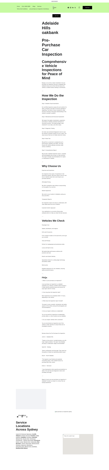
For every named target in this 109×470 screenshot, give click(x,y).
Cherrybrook (37, 440)
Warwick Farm (27, 442)
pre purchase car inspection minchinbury (39, 9)
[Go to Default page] (25, 415)
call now (57, 15)
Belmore (26, 448)
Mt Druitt (28, 435)
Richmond (23, 434)
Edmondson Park (20, 446)
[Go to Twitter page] (75, 7)
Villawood (18, 435)
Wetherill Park (19, 438)
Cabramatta (34, 442)
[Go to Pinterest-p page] (19, 415)
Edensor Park (26, 440)
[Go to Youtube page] (18, 416)
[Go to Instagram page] (71, 7)
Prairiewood (32, 438)
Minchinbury (29, 445)
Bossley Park (26, 438)
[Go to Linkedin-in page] (73, 7)
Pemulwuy (32, 435)
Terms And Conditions (22, 9)
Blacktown (29, 434)
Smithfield (34, 446)
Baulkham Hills (19, 448)
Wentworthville (35, 443)
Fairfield (23, 435)
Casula (31, 440)
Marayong (23, 445)
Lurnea (21, 442)
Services (39, 6)
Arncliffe (34, 434)
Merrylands (28, 443)
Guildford (18, 437)
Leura (37, 435)
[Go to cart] (79, 8)
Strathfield (23, 437)
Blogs (34, 6)
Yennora (23, 443)
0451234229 (54, 1)
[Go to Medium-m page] (23, 416)
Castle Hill (18, 434)
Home (18, 6)
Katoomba (34, 437)
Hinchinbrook (19, 440)
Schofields (28, 437)
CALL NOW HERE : (26, 6)
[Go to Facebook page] (69, 7)
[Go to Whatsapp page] (26, 416)
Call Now (87, 7)
